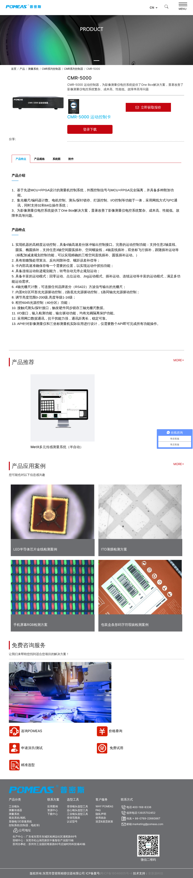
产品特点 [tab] (21, 158)
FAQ (98, 810)
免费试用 (116, 748)
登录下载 (90, 129)
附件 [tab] (71, 158)
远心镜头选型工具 (77, 810)
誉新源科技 (155, 873)
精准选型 (28, 765)
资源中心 (52, 810)
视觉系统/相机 (17, 817)
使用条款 (101, 817)
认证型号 (72, 821)
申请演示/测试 (32, 748)
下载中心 (52, 813)
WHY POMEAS (104, 806)
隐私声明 (101, 813)
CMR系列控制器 (51, 68)
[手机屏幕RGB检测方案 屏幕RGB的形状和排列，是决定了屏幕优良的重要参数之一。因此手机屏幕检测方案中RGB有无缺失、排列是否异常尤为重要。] (52, 588)
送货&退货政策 (104, 821)
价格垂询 (115, 731)
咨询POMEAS (31, 731)
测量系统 (33, 68)
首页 (13, 68)
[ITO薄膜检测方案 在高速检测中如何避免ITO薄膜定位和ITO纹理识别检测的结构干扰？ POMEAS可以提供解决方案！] (140, 513)
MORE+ (178, 360)
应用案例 (52, 806)
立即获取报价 (151, 107)
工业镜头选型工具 (77, 813)
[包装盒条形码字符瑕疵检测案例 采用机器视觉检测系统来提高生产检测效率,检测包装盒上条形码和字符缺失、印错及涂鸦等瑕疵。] (140, 588)
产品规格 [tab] (39, 158)
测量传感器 (15, 810)
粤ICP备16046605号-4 (116, 873)
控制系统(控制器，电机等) (24, 825)
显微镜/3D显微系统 (20, 821)
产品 (22, 68)
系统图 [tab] (57, 158)
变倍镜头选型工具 (77, 806)
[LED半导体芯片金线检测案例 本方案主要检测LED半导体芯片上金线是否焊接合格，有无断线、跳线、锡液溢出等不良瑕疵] (52, 513)
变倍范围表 (73, 817)
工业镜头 (14, 806)
